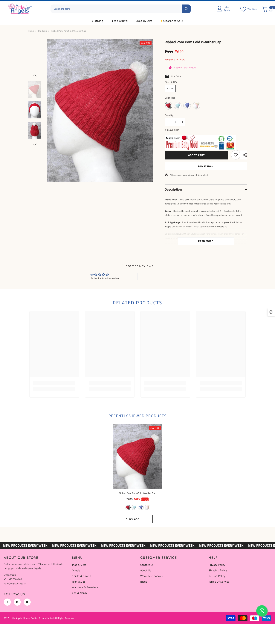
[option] (100, 110)
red (128, 507)
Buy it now (205, 166)
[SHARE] (243, 154)
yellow (147, 507)
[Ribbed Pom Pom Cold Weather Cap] (138, 456)
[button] (34, 75)
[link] (54, 383)
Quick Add (132, 519)
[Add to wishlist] (235, 154)
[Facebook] (7, 602)
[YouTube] (27, 602)
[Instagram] (17, 602)
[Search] (121, 8)
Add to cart (196, 155)
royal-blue (141, 507)
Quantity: (169, 115)
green (134, 507)
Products (42, 31)
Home (31, 31)
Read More (205, 241)
